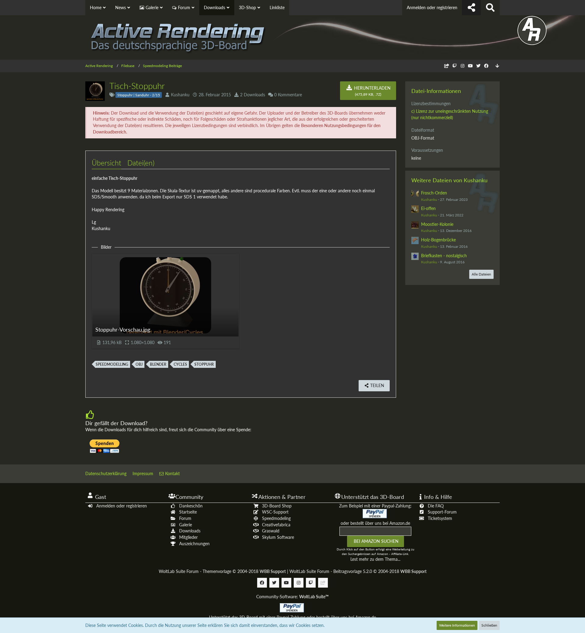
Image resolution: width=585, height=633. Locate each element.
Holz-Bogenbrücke (438, 239)
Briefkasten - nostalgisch (444, 255)
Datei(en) (140, 162)
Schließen (489, 625)
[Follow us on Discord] (446, 65)
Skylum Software (278, 537)
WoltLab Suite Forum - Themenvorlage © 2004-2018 (222, 571)
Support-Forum (442, 511)
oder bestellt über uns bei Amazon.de (375, 523)
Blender (158, 364)
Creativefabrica (276, 524)
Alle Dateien (481, 274)
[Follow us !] (471, 7)
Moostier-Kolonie (437, 224)
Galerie (185, 524)
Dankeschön (191, 505)
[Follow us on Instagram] (462, 65)
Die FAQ (436, 505)
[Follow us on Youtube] (470, 65)
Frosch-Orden (434, 192)
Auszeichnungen (194, 543)
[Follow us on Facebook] (486, 65)
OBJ (139, 364)
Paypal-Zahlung (291, 617)
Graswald (270, 530)
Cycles (180, 364)
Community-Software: (292, 596)
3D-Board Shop (277, 505)
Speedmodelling (112, 364)
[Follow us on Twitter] (478, 65)
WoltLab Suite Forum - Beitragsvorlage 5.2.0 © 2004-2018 (358, 571)
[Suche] (490, 7)
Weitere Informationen (457, 625)
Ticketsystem (440, 518)
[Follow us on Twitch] (454, 65)
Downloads (189, 530)
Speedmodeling (276, 518)
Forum (185, 518)
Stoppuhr (204, 364)
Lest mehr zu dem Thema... (375, 559)
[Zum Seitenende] (497, 66)
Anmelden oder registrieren (432, 7)
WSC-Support (275, 511)
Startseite (188, 511)
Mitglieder (188, 537)
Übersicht (106, 162)
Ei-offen (428, 208)
